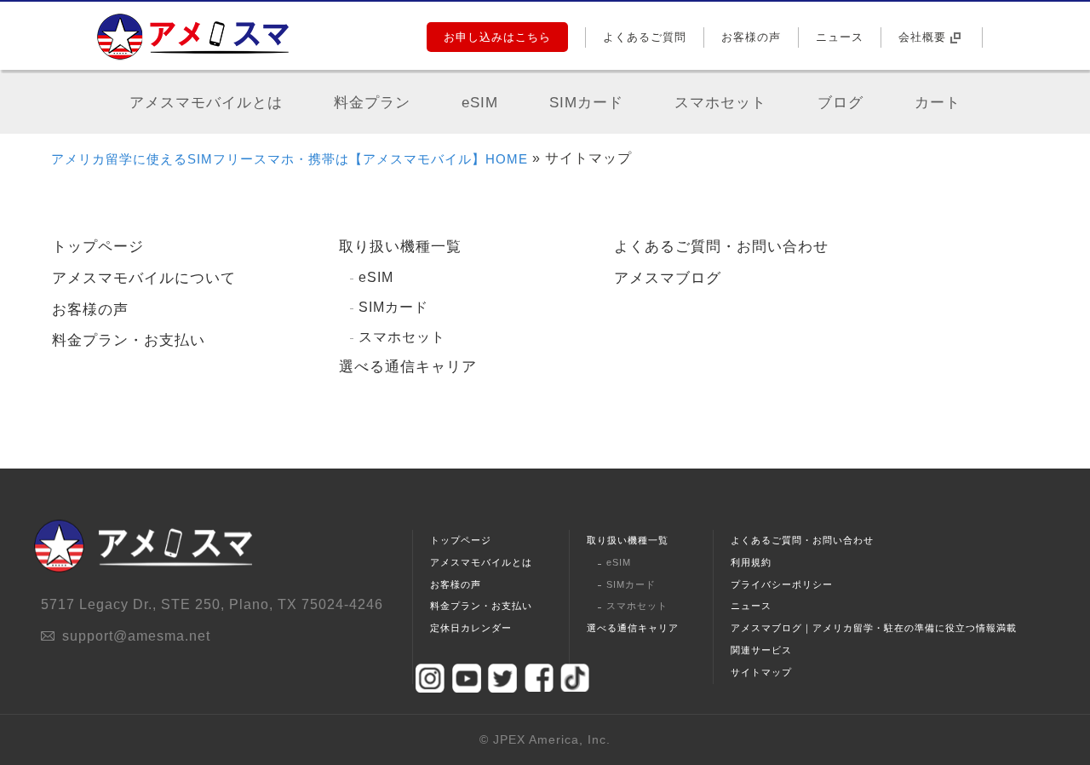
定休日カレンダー (471, 628)
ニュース (839, 37)
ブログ (840, 103)
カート (938, 103)
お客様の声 (751, 37)
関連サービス (761, 650)
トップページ (98, 247)
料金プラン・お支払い (128, 340)
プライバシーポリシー (782, 584)
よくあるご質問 (644, 37)
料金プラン (372, 103)
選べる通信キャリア (408, 367)
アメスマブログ (667, 278)
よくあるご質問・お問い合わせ (721, 247)
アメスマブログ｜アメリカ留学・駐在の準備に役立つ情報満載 (874, 628)
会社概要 (922, 37)
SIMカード (586, 103)
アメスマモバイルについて (144, 278)
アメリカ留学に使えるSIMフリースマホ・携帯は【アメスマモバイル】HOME (289, 159)
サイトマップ (761, 672)
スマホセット (720, 103)
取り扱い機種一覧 (400, 247)
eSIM (480, 103)
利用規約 (751, 562)
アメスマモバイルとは (206, 103)
